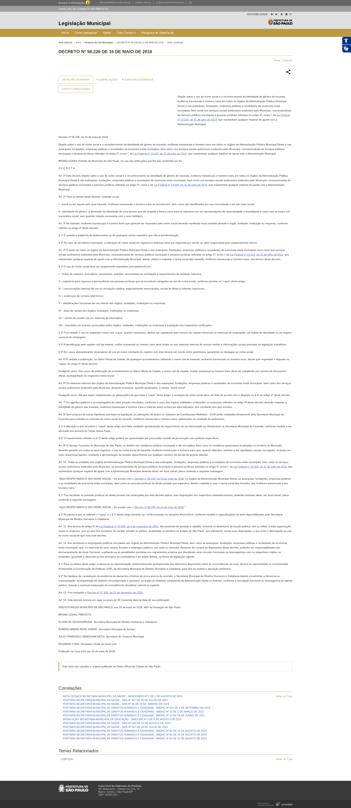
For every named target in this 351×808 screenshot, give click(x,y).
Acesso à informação (71, 2)
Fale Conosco (126, 33)
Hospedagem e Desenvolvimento (275, 803)
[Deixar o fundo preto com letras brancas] (286, 13)
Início (65, 33)
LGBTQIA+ (67, 759)
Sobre (107, 33)
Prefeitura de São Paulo (280, 24)
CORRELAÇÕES (108, 79)
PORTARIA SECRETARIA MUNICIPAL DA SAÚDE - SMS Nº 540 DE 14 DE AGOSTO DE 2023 (116, 723)
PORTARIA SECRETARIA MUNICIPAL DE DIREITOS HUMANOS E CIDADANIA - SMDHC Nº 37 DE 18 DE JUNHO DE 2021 (134, 715)
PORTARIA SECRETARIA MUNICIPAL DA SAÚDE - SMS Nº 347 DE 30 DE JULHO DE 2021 (115, 700)
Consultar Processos (170, 2)
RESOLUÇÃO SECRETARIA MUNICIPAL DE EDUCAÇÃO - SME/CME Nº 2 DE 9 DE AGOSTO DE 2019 (122, 719)
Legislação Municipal (84, 23)
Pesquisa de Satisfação (157, 33)
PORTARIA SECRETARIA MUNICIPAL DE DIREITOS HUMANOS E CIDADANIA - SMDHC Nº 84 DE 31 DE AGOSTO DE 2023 (135, 730)
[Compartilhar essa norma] (288, 73)
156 (190, 2)
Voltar (277, 60)
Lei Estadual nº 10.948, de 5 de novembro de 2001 (128, 526)
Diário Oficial (143, 2)
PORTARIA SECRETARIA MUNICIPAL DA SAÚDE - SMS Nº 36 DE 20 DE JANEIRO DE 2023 (116, 703)
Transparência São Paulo (115, 2)
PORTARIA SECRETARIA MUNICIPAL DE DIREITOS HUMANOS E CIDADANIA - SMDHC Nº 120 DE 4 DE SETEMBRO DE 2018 (136, 707)
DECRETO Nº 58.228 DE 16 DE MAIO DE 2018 (140, 42)
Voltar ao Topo (284, 696)
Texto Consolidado (76, 88)
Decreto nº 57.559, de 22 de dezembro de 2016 (115, 592)
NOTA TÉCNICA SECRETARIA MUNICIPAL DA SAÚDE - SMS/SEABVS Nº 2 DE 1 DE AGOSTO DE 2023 (122, 696)
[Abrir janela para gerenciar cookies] (290, 13)
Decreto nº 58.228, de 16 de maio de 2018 (159, 478)
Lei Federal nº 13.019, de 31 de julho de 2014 (160, 153)
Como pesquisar (86, 33)
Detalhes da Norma (76, 79)
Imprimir (287, 60)
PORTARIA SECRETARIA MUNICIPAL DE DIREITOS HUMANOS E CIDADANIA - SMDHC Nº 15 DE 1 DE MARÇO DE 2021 (133, 711)
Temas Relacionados (138, 79)
